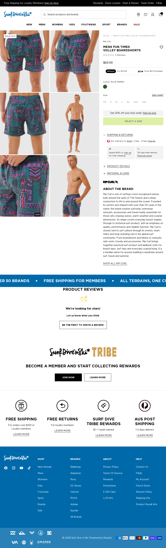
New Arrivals (45, 467)
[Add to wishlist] (161, 47)
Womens (42, 479)
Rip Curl (107, 41)
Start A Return (131, 3)
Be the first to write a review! (83, 325)
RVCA (73, 498)
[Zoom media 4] (74, 123)
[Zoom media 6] (74, 186)
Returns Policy (144, 492)
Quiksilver (75, 473)
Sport (41, 498)
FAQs (159, 3)
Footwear (43, 492)
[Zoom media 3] (24, 123)
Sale (40, 511)
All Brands (76, 517)
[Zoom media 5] (24, 186)
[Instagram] (14, 468)
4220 (129, 141)
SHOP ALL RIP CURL (115, 263)
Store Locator (113, 3)
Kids (40, 486)
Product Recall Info (146, 504)
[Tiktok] (29, 468)
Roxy (73, 479)
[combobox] (83, 15)
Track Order (147, 3)
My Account (142, 479)
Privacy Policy (111, 467)
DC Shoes (75, 486)
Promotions (109, 486)
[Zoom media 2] (74, 61)
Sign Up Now (51, 3)
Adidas (74, 504)
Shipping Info (143, 498)
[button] (152, 15)
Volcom (74, 492)
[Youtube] (21, 468)
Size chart (157, 95)
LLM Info (108, 498)
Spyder (74, 511)
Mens (40, 473)
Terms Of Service (112, 473)
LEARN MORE (21, 434)
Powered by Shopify (100, 538)
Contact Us (142, 467)
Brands (41, 504)
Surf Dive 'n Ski (79, 538)
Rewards (98, 3)
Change (151, 141)
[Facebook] (6, 468)
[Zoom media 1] (24, 61)
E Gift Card (109, 492)
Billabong (75, 467)
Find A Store (143, 486)
